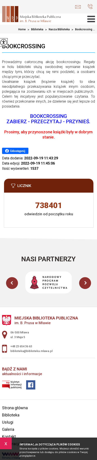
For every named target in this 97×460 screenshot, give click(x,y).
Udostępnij (17, 151)
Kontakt (9, 436)
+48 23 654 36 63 (89, 7)
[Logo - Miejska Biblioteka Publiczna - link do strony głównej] (31, 14)
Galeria (8, 429)
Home (22, 29)
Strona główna (15, 407)
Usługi (7, 422)
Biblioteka (35, 29)
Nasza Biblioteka (57, 29)
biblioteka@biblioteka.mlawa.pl (79, 7)
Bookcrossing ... (83, 29)
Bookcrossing (23, 46)
